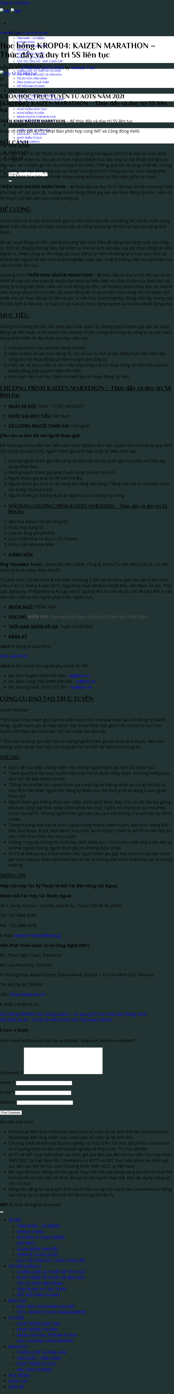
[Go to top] (1, 1212)
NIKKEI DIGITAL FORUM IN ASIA (36, 117)
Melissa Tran (83, 67)
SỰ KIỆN (16, 1318)
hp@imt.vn (81, 687)
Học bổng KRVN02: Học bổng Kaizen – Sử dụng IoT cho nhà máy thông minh (73, 1014)
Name (7, 1082)
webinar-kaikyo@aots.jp (37, 935)
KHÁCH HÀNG (30, 1232)
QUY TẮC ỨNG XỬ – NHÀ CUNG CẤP (40, 61)
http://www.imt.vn (27, 994)
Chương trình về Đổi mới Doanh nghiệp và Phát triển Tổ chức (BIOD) (74, 1143)
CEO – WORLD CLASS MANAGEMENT (51, 1312)
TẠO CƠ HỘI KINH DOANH (31, 32)
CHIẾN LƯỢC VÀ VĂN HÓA (41, 1352)
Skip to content (15, 3)
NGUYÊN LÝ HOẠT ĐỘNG (41, 1237)
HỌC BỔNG (19, 146)
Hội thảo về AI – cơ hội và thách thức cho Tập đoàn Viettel (56, 1020)
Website (8, 1102)
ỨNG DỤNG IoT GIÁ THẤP (33, 82)
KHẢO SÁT (18, 1381)
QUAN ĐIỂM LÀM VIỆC (38, 1249)
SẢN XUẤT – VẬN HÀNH (32, 134)
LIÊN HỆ (16, 1387)
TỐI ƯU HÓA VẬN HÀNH (32, 78)
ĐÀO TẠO (17, 91)
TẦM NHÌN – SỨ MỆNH (31, 38)
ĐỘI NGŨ (25, 1243)
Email (7, 1092)
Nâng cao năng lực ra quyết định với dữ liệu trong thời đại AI (66, 1189)
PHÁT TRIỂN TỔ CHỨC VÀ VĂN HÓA (39, 74)
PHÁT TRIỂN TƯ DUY (29, 138)
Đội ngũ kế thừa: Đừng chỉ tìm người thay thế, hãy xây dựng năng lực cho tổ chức (87, 1172)
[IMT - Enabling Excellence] (11, 11)
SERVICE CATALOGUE (37, 1255)
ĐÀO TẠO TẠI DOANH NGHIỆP (46, 1306)
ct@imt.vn (85, 681)
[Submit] (10, 181)
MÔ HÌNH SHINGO (34, 1369)
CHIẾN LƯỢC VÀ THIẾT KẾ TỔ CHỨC (39, 71)
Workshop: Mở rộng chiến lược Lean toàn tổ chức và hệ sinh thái (70, 1131)
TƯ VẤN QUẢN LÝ (24, 1266)
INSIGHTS (17, 125)
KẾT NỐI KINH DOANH (30, 86)
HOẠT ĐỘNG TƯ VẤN (30, 113)
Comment (11, 1073)
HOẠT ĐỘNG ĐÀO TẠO (32, 109)
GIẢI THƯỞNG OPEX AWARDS (45, 1341)
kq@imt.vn (79, 675)
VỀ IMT (15, 1220)
